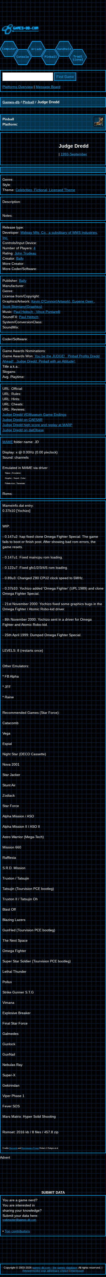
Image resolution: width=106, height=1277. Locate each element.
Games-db (11, 102)
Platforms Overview (17, 87)
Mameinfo (13, 1148)
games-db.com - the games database (54, 1267)
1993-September (74, 154)
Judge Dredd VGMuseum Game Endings (34, 414)
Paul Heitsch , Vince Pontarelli (37, 312)
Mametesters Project (30, 1148)
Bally (20, 258)
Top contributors (17, 1231)
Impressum (77, 1270)
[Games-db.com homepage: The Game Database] (19, 38)
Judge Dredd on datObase (23, 430)
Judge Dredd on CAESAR (22, 420)
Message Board (48, 87)
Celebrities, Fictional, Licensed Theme (45, 190)
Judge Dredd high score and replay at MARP (37, 425)
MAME (7, 442)
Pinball (28, 102)
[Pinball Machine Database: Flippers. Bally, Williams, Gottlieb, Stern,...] (50, 43)
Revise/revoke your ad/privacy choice (45, 1270)
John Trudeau (25, 253)
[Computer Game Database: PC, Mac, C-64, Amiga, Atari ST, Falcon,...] (8, 43)
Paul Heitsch (28, 317)
